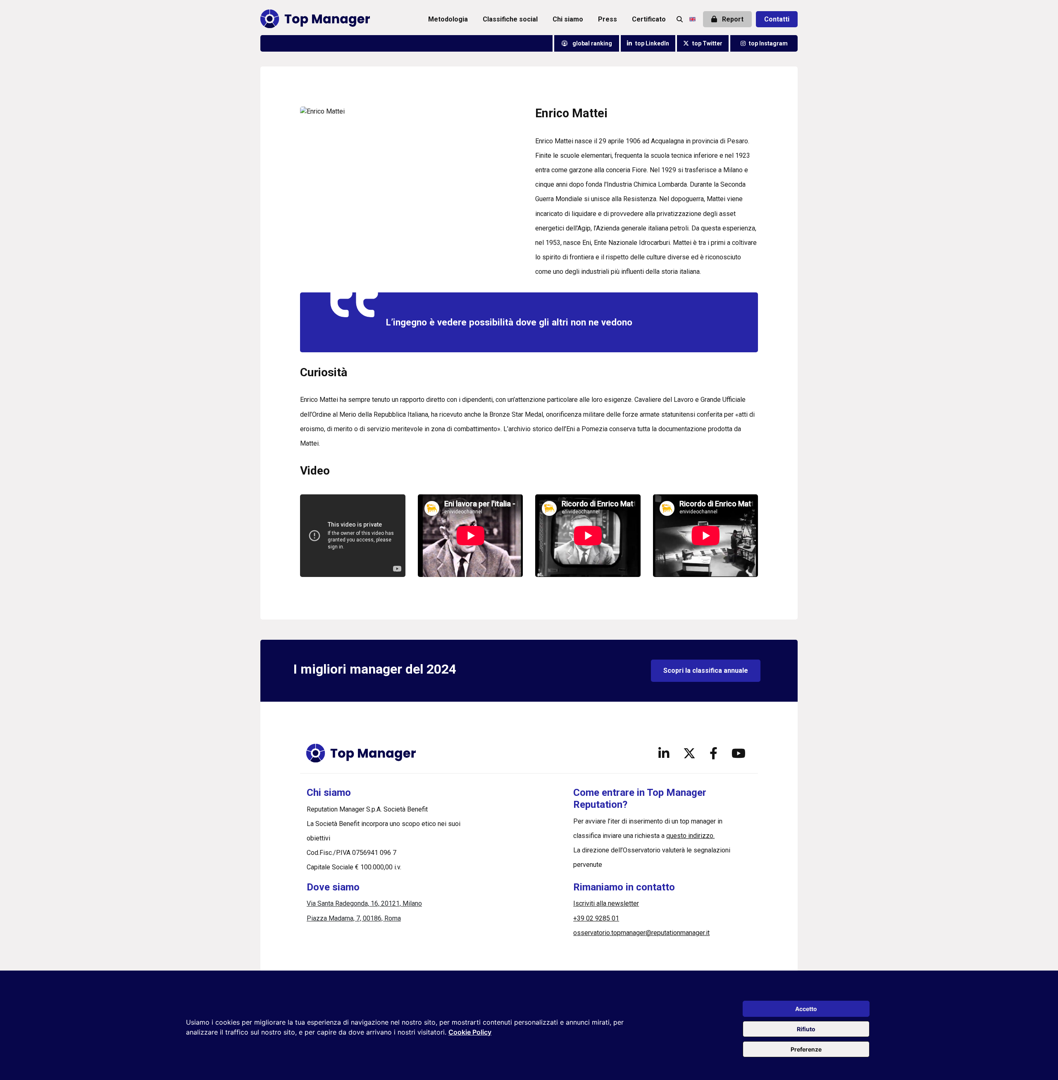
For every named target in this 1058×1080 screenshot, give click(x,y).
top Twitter (707, 43)
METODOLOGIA (448, 19)
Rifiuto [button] (806, 1029)
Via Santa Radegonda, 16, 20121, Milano (364, 903)
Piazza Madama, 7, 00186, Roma (354, 918)
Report (731, 19)
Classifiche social (510, 19)
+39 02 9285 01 (596, 918)
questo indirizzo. (690, 836)
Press (607, 19)
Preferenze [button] (806, 1049)
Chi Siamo (568, 19)
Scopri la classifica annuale (705, 670)
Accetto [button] (806, 1008)
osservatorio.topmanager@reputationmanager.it (641, 933)
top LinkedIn (652, 43)
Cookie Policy (469, 1032)
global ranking (591, 43)
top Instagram (768, 43)
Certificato (649, 19)
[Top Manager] (315, 19)
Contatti (776, 19)
